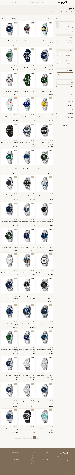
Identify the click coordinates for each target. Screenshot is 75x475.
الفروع (71, 121)
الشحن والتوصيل (15, 459)
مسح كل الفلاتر (64, 125)
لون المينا (70, 105)
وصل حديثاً (70, 27)
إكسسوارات (45, 459)
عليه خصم (70, 25)
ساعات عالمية (45, 457)
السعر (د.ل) (70, 70)
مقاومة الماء (70, 113)
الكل (71, 35)
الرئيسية (43, 2)
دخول (9, 2)
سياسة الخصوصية (15, 455)
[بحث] (15, 2)
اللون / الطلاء (70, 101)
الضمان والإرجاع (30, 459)
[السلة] (12, 2)
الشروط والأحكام (15, 457)
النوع (72, 94)
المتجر (37, 2)
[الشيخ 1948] (62, 2)
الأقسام (71, 32)
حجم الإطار (70, 117)
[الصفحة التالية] (16, 437)
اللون (71, 82)
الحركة (71, 109)
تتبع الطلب (31, 2)
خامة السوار (70, 98)
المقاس (71, 86)
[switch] (57, 23)
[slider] (56, 72)
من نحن (32, 461)
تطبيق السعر (64, 78)
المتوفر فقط (69, 23)
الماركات (71, 47)
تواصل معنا (31, 463)
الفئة (72, 90)
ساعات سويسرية (44, 455)
